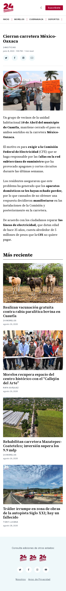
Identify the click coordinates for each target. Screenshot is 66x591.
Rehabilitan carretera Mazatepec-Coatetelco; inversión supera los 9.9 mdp (32, 446)
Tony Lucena (10, 522)
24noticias (9, 47)
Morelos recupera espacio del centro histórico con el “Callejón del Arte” (31, 378)
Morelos (19, 19)
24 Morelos (9, 320)
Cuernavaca (36, 19)
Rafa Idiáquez (11, 388)
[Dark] (41, 7)
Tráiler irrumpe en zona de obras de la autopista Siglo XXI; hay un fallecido (31, 513)
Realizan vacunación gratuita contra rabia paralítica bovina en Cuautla (31, 311)
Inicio (6, 19)
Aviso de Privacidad (39, 579)
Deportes (53, 19)
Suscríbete (54, 7)
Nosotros (21, 579)
